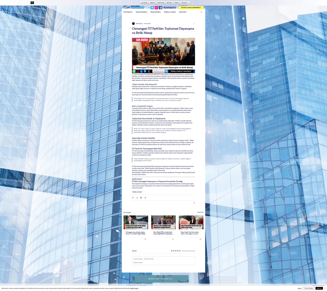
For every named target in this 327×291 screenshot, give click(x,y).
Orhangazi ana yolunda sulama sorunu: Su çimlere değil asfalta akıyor (135, 233)
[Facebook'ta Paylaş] (133, 197)
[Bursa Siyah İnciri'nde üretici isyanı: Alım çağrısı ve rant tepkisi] (191, 222)
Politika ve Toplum (170, 12)
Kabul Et (319, 288)
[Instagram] (156, 7)
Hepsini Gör (200, 212)
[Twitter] (152, 7)
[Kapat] (325, 288)
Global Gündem (155, 12)
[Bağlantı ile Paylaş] (145, 197)
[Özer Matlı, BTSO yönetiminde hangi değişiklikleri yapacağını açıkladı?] (163, 222)
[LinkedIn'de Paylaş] (141, 197)
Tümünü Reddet (308, 288)
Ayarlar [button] (300, 288)
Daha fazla (182, 12)
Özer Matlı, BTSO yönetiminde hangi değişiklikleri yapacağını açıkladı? (162, 233)
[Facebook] (160, 7)
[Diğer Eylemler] (194, 24)
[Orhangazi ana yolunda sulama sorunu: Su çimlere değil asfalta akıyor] (136, 222)
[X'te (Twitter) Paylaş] (137, 197)
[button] (201, 12)
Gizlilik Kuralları (134, 288)
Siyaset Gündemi (141, 12)
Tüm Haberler (127, 12)
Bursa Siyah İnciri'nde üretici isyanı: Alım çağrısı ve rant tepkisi (190, 233)
